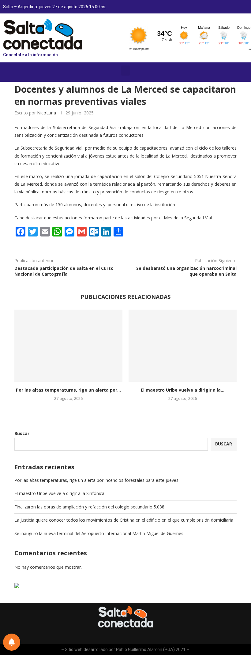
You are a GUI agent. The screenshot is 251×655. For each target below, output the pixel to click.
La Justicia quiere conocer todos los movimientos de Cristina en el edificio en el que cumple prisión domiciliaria (123, 520)
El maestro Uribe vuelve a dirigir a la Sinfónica (59, 493)
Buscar (21, 433)
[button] (125, 70)
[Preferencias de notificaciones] (11, 642)
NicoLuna (46, 113)
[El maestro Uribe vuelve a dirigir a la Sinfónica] (183, 345)
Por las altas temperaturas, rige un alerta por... (68, 390)
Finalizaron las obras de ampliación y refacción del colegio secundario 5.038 (89, 507)
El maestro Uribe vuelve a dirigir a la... (182, 390)
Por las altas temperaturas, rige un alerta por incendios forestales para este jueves (96, 480)
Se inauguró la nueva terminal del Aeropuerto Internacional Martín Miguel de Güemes (98, 533)
